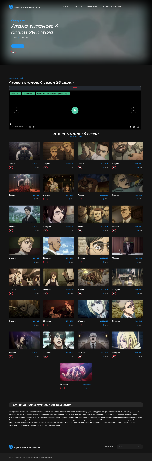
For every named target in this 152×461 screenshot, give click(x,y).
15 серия (81, 258)
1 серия (12, 164)
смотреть (19, 46)
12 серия (115, 227)
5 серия (12, 195)
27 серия (47, 352)
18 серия (47, 290)
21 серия (12, 321)
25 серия (12, 353)
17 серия (12, 290)
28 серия (81, 352)
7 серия (81, 195)
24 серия (116, 321)
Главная (65, 7)
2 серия (46, 164)
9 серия (12, 227)
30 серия (64, 384)
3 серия (81, 164)
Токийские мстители (111, 7)
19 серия (81, 290)
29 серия (116, 353)
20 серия (116, 290)
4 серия (115, 164)
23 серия (81, 321)
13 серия (12, 258)
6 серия (46, 195)
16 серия (115, 258)
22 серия (47, 321)
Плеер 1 (75, 88)
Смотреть (78, 7)
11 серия (81, 227)
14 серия (47, 258)
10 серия (47, 227)
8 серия (115, 195)
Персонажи (92, 7)
